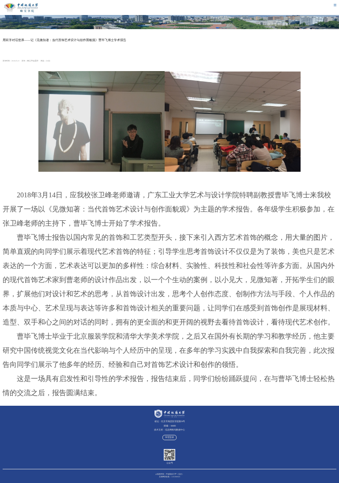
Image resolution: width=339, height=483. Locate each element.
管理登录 (169, 437)
